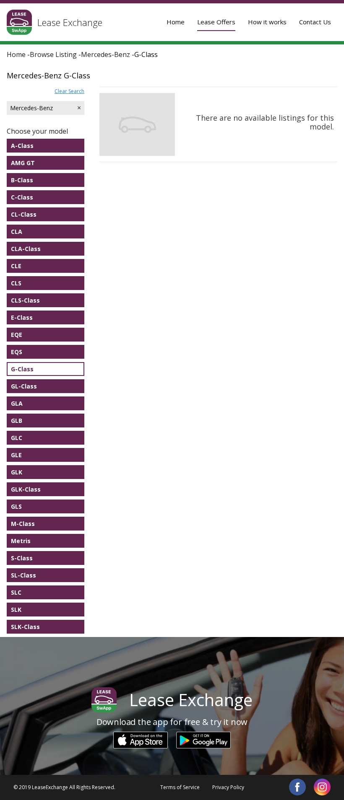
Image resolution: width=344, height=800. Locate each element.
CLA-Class (26, 249)
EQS (16, 352)
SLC (16, 592)
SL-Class (23, 575)
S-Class (22, 558)
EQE (16, 335)
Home (176, 22)
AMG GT (23, 163)
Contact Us (315, 22)
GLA (17, 403)
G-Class (22, 369)
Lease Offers (216, 22)
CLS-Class (25, 300)
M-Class (23, 524)
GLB (16, 421)
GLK (16, 472)
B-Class (22, 180)
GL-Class (24, 386)
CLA (16, 232)
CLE (16, 266)
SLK (16, 610)
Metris (21, 541)
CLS (16, 283)
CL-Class (23, 214)
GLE (16, 455)
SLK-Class (25, 627)
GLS (16, 506)
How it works (267, 22)
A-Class (22, 146)
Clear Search (69, 91)
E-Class (22, 317)
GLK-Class (26, 489)
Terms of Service (180, 787)
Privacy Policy (228, 787)
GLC (16, 438)
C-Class (22, 197)
